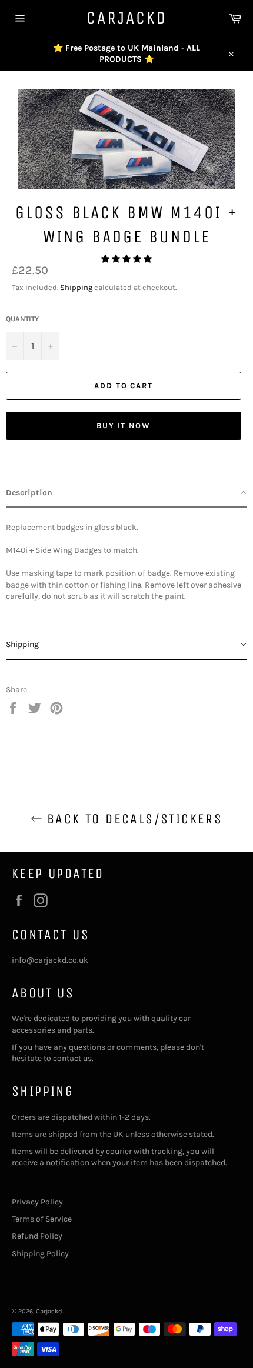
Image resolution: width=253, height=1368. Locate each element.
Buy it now (123, 425)
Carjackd (126, 17)
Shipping (76, 287)
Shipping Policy (40, 1254)
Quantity (22, 319)
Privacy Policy (37, 1202)
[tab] (126, 493)
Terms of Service (42, 1219)
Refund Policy (37, 1236)
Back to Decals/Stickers (132, 818)
